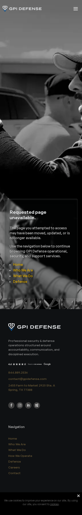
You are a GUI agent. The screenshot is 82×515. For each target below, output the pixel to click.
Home (18, 264)
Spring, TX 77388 (20, 389)
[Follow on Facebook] (11, 405)
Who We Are (23, 270)
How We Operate (20, 456)
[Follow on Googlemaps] (37, 405)
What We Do (23, 276)
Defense (20, 281)
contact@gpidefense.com (27, 379)
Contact (14, 473)
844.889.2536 (18, 372)
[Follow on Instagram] (20, 405)
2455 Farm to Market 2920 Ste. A (31, 385)
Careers (14, 467)
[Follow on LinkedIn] (28, 405)
